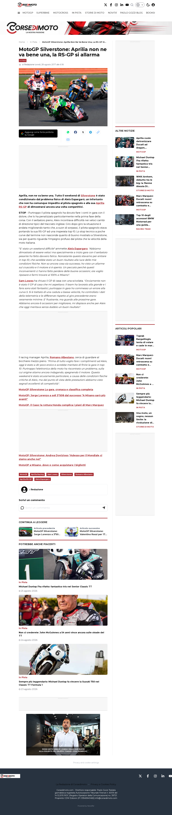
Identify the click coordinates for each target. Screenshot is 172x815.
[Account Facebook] (111, 4)
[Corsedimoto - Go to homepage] (10, 776)
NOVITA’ (112, 13)
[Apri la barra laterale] (18, 12)
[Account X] (105, 4)
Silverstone (88, 195)
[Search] (132, 4)
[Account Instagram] (116, 4)
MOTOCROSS (61, 13)
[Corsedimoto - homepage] (30, 4)
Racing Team (143, 229)
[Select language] (140, 5)
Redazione (29, 64)
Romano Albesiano (62, 357)
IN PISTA (77, 13)
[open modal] (153, 4)
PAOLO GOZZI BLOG (131, 13)
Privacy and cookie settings (86, 762)
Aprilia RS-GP (26, 479)
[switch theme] (148, 5)
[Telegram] (90, 132)
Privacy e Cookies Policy (103, 784)
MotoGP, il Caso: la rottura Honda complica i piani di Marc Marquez (61, 405)
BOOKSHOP (153, 13)
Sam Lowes (26, 280)
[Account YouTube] (127, 4)
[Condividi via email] (68, 139)
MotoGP (23, 474)
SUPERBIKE (43, 13)
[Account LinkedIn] (121, 4)
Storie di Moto (145, 190)
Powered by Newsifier (86, 806)
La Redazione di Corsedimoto (71, 784)
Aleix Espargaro (78, 248)
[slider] (60, 753)
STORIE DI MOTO (95, 13)
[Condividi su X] (83, 132)
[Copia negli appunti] (98, 132)
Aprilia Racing (37, 474)
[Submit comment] (104, 508)
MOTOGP (28, 13)
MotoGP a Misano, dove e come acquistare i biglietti (52, 465)
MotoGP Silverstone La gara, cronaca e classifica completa (56, 389)
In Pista (23, 60)
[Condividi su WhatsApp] (68, 132)
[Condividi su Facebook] (75, 132)
